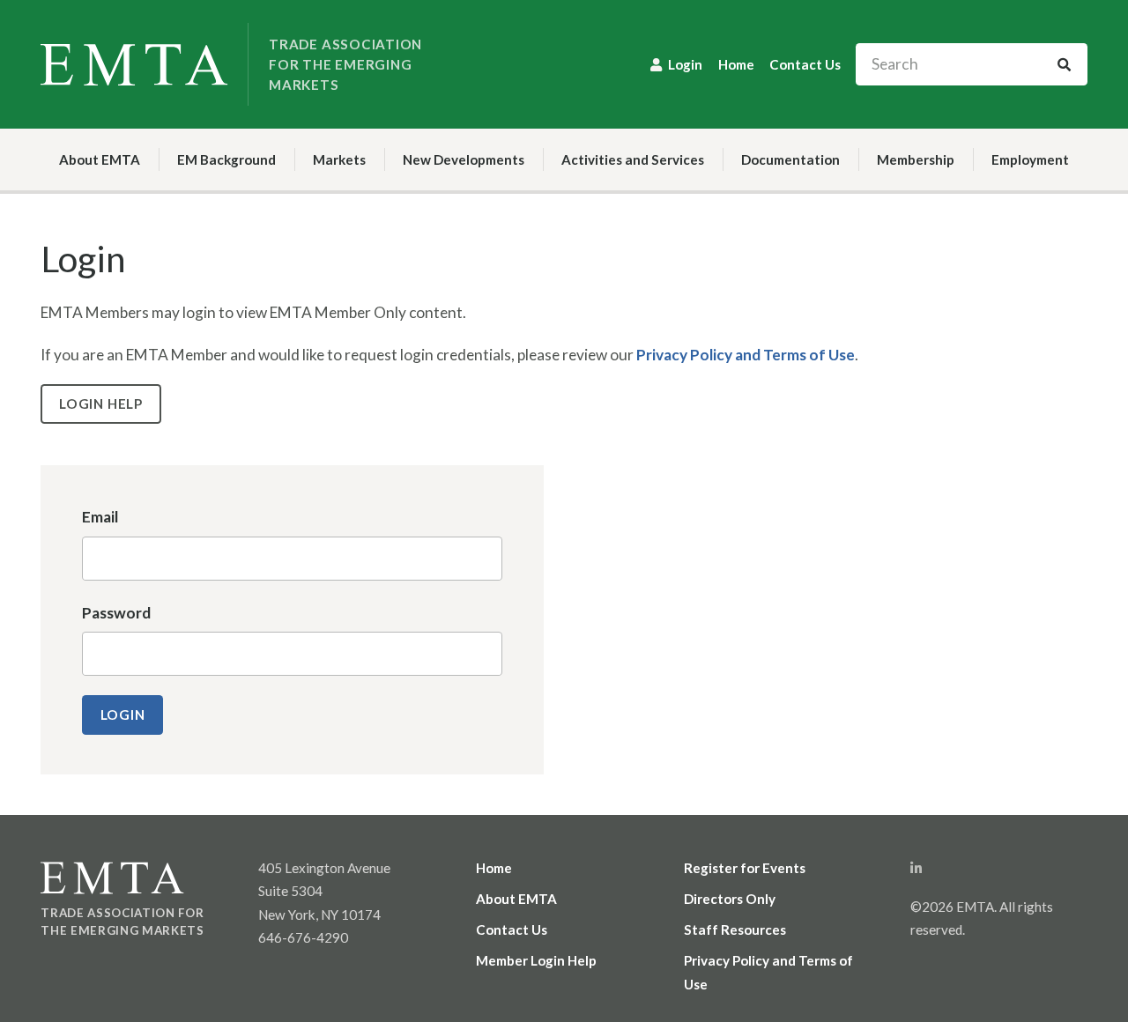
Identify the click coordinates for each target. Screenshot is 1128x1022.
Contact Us (805, 64)
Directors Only (730, 899)
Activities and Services (632, 159)
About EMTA (99, 159)
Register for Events (744, 868)
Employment (1030, 159)
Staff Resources (735, 929)
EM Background (226, 159)
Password (116, 613)
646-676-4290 (303, 937)
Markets (339, 159)
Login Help (101, 403)
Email (100, 516)
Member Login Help (536, 960)
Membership (915, 159)
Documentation (790, 159)
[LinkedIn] (916, 868)
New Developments (463, 159)
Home (736, 64)
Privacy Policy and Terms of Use (745, 354)
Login (685, 64)
